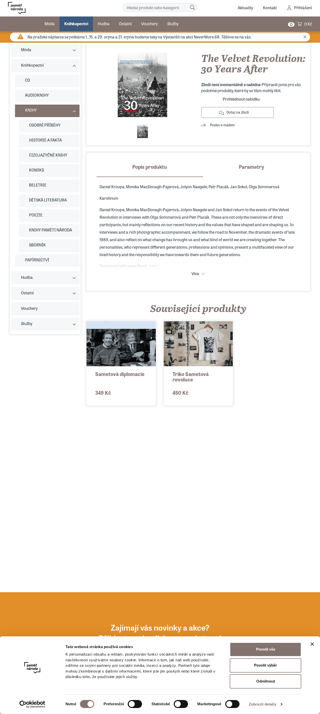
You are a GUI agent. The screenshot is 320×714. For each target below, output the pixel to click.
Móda (49, 23)
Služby (172, 23)
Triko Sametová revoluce (190, 376)
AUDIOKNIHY (37, 95)
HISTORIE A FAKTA (45, 140)
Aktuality (245, 7)
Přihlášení (303, 7)
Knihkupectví (76, 23)
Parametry (251, 166)
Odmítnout (265, 681)
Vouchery (149, 23)
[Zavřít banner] (312, 644)
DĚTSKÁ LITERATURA (48, 200)
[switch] (135, 704)
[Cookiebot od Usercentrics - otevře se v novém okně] (32, 704)
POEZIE (35, 215)
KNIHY (31, 110)
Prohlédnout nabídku (241, 99)
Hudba (104, 23)
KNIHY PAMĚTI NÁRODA (50, 230)
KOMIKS (36, 170)
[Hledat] (193, 7)
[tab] (149, 170)
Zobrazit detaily (262, 704)
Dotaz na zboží (237, 112)
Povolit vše (265, 649)
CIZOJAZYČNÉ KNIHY (48, 155)
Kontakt (270, 7)
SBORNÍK (37, 245)
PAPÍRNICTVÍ (37, 260)
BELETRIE (37, 185)
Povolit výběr (265, 665)
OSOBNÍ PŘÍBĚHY (44, 125)
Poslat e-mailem (222, 124)
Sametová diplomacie (119, 373)
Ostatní (125, 23)
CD (27, 80)
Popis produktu (149, 166)
